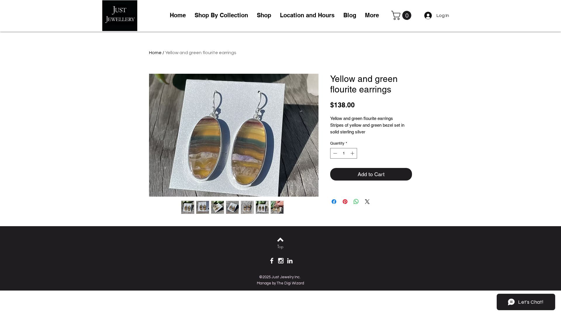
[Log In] (427, 15)
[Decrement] (334, 153)
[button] (264, 15)
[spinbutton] (343, 153)
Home (155, 52)
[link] (402, 15)
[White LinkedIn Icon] (290, 261)
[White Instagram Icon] (281, 261)
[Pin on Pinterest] (345, 201)
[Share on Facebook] (333, 201)
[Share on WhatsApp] (356, 201)
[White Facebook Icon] (272, 261)
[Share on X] (367, 201)
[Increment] (352, 153)
